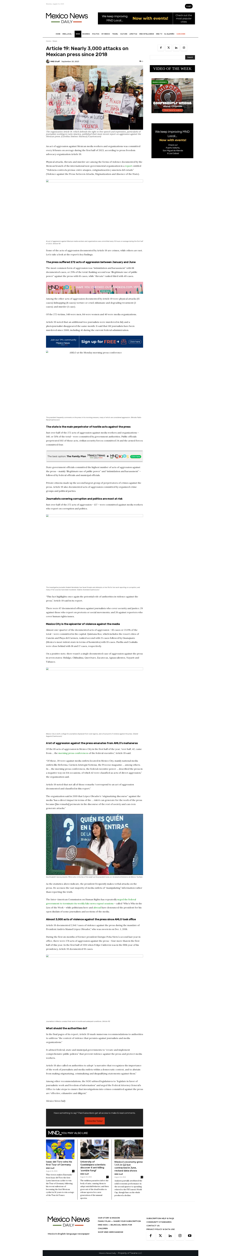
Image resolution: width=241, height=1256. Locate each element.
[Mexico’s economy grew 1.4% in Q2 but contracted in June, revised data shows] (129, 1149)
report (128, 165)
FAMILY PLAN (104, 1221)
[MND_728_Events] (146, 26)
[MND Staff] (48, 61)
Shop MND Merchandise (110, 1232)
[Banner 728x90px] (94, 288)
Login (188, 6)
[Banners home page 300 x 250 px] (172, 115)
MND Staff (55, 61)
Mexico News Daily (107, 1253)
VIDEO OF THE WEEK (172, 69)
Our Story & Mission (109, 1218)
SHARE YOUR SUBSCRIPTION (127, 1221)
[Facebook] (161, 48)
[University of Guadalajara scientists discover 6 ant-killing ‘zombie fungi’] (94, 1149)
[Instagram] (184, 48)
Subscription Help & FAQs (160, 1218)
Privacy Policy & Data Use (160, 1229)
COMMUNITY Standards (159, 1222)
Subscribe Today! (95, 1121)
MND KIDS (103, 1225)
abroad (97, 907)
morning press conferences (73, 753)
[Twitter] (168, 48)
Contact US (153, 1225)
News (55, 41)
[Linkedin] (176, 48)
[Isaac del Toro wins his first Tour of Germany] (60, 1149)
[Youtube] (189, 1236)
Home (48, 41)
